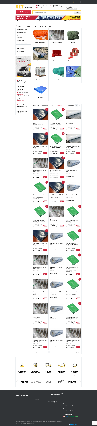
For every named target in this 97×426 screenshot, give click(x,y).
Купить (45, 128)
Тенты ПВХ (19, 54)
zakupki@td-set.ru (20, 100)
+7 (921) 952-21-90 (71, 6)
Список (79, 105)
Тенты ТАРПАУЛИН (21, 51)
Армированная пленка (21, 32)
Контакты (37, 399)
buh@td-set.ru (19, 96)
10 (61, 352)
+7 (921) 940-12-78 (71, 8)
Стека (76, 105)
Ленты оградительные (22, 43)
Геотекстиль (19, 37)
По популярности (44, 105)
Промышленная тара (21, 45)
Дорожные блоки (20, 40)
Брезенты (19, 35)
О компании (37, 393)
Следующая (76, 352)
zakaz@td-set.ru (42, 7)
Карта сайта (53, 402)
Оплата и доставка (39, 395)
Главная (17, 23)
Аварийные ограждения (22, 29)
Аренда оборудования (22, 395)
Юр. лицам (37, 397)
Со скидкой (59, 105)
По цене (52, 105)
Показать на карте (54, 396)
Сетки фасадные (20, 48)
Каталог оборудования (23, 23)
